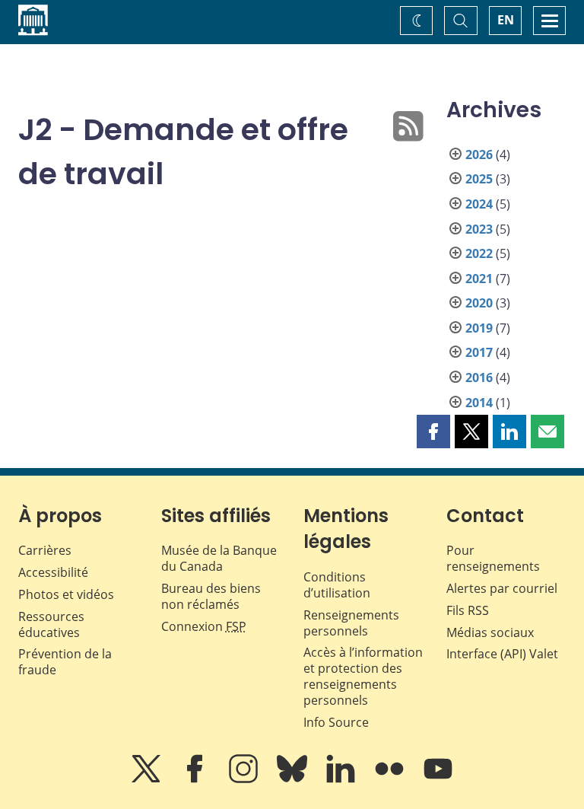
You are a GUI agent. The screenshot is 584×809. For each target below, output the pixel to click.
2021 (479, 278)
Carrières (44, 550)
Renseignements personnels (351, 623)
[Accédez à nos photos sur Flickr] (391, 779)
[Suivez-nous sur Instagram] (245, 779)
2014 (479, 402)
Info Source (336, 722)
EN (505, 19)
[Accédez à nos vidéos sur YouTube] (438, 779)
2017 (479, 352)
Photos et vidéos (66, 594)
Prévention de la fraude (65, 661)
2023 (479, 229)
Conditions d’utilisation (336, 585)
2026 (479, 154)
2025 (479, 178)
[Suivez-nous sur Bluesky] (293, 779)
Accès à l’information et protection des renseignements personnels (363, 676)
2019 (479, 328)
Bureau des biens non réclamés (211, 596)
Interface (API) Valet (502, 653)
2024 (479, 204)
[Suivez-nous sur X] (147, 779)
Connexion (203, 626)
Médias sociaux (490, 632)
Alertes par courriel (501, 588)
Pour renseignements (493, 558)
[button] (433, 431)
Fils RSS (467, 610)
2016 (479, 377)
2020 (479, 303)
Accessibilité (53, 572)
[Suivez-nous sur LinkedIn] (342, 779)
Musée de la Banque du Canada (219, 558)
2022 (479, 253)
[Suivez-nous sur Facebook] (196, 779)
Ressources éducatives (51, 624)
